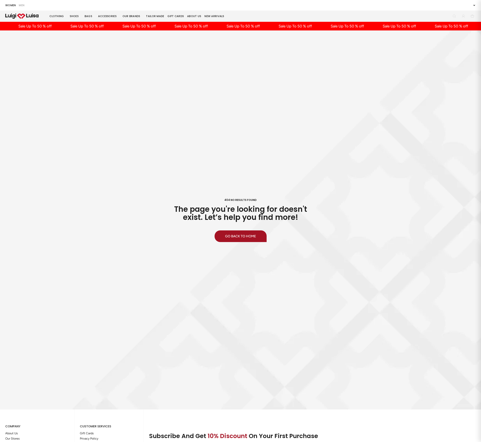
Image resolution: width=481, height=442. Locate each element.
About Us (194, 16)
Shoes (74, 16)
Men (21, 5)
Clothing (56, 16)
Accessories (107, 16)
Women (10, 5)
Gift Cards (175, 16)
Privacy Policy (89, 438)
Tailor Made (155, 16)
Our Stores (12, 438)
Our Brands (131, 16)
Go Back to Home (240, 236)
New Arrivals (214, 16)
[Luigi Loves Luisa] (22, 16)
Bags (88, 16)
